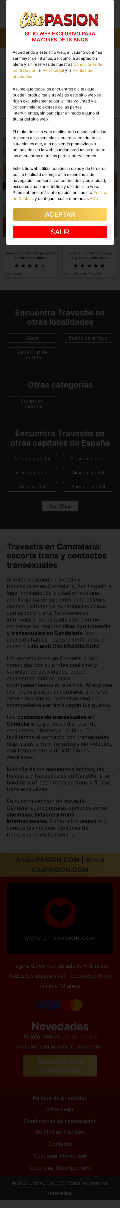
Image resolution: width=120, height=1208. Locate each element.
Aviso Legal (53, 70)
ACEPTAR (60, 214)
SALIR (60, 232)
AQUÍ (94, 198)
